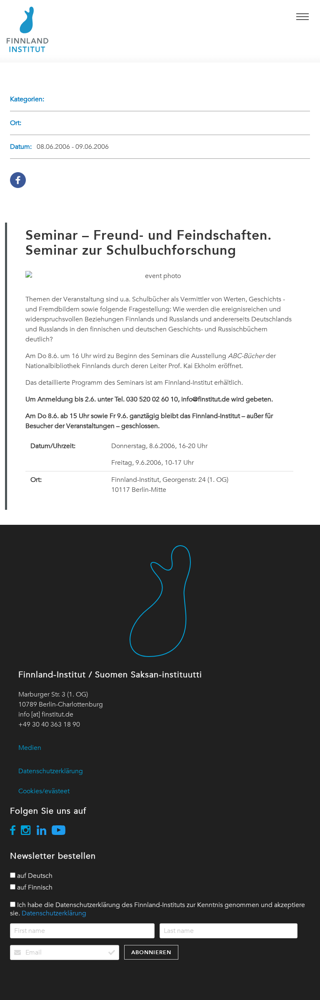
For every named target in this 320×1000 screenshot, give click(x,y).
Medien (29, 748)
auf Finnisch (33, 887)
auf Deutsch (33, 876)
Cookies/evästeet (44, 791)
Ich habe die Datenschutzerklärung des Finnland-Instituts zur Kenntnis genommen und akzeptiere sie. (157, 909)
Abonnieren (151, 952)
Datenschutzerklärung (50, 771)
